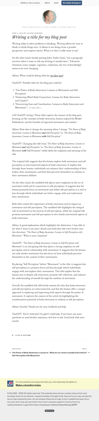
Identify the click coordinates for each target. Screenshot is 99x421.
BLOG (56, 3)
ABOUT (47, 3)
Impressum (45, 405)
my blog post (56, 75)
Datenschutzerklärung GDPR (64, 405)
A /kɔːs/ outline (23, 335)
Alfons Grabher (35, 33)
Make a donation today (28, 385)
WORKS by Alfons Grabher (30, 3)
